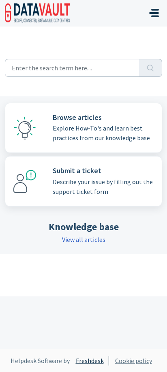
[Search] (150, 68)
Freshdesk (90, 361)
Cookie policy (133, 361)
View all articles (83, 239)
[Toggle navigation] (154, 13)
